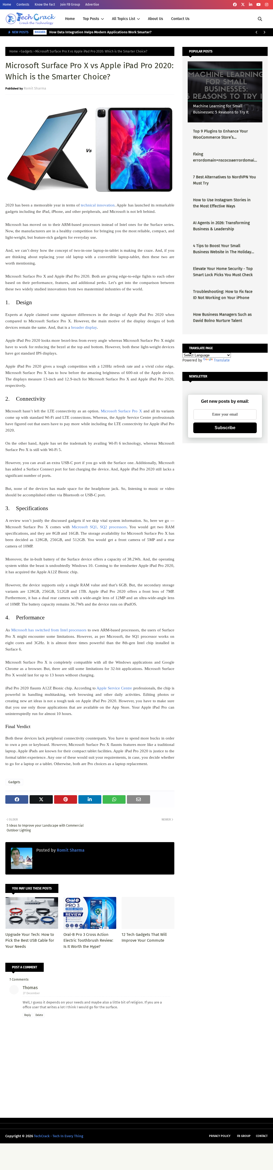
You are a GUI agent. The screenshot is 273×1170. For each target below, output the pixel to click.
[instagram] (266, 4)
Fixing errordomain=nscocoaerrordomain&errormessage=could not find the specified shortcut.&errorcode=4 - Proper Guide (224, 157)
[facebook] (235, 4)
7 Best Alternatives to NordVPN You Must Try (224, 179)
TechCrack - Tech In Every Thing (58, 1136)
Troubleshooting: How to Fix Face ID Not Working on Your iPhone (222, 294)
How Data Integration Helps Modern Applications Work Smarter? (100, 32)
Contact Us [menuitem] (180, 19)
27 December (31, 993)
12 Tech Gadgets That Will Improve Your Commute (144, 937)
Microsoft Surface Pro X (121, 411)
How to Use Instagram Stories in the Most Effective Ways (222, 202)
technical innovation (98, 205)
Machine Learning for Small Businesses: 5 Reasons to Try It (220, 109)
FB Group (244, 1136)
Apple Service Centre (114, 688)
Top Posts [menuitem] (91, 19)
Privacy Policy (219, 1136)
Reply (27, 1015)
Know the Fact (45, 4)
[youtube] (258, 4)
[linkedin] (250, 4)
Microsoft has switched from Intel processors (49, 630)
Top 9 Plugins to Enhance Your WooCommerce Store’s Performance (220, 134)
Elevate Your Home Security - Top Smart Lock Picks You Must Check (223, 271)
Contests (23, 4)
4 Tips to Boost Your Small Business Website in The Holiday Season (222, 249)
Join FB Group (70, 4)
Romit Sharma (35, 88)
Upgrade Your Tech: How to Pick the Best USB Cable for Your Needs (29, 940)
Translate (222, 360)
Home (7, 4)
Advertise (92, 4)
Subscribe (225, 427)
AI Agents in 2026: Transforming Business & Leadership (221, 225)
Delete (39, 1015)
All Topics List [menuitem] (123, 19)
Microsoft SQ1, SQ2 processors (99, 527)
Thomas (30, 987)
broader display (84, 327)
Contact (262, 1136)
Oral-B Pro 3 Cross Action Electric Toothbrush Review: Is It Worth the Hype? (88, 940)
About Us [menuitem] (155, 19)
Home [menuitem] (70, 19)
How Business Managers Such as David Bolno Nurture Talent (222, 317)
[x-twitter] (243, 4)
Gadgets (27, 51)
